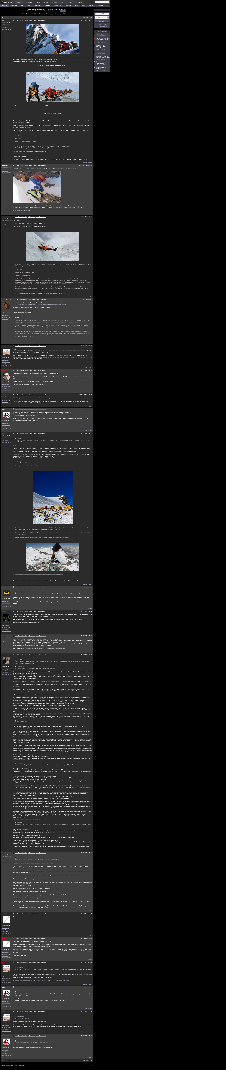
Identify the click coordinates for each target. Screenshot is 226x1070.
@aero (14, 349)
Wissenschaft (14, 5)
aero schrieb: (20, 592)
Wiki (71, 2)
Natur (83, 5)
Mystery (29, 5)
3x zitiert (85, 162)
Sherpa (51, 10)
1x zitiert (85, 392)
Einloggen (102, 21)
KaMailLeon (5, 395)
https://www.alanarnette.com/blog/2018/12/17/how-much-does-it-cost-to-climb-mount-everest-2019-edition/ (42, 980)
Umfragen (91, 5)
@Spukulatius (16, 220)
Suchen (66, 14)
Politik (21, 5)
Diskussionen (29, 2)
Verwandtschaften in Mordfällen (101, 69)
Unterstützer (6, 312)
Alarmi (3, 346)
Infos (72, 14)
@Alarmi (15, 445)
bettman (4, 587)
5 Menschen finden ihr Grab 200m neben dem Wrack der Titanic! (102, 40)
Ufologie (77, 5)
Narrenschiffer (5, 299)
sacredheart (5, 370)
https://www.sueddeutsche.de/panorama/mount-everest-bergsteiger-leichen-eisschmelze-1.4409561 (40, 293)
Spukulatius (5, 165)
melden (90, 162)
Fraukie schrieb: (21, 858)
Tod (43, 10)
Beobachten (51, 14)
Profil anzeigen (5, 315)
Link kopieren (5, 27)
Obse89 (4, 409)
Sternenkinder (101, 52)
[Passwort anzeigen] (108, 18)
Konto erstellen (103, 26)
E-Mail (65, 10)
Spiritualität (47, 5)
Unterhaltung (100, 5)
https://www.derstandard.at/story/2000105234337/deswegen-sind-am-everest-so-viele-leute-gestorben (40, 304)
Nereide (4, 611)
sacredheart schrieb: (22, 721)
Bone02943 (4, 914)
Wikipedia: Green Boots (21, 210)
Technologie (68, 5)
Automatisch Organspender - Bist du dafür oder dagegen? (103, 58)
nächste (88, 17)
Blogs (38, 2)
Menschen (4, 5)
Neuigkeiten (79, 2)
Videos (46, 2)
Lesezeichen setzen (6, 29)
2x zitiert (85, 367)
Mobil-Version (22, 1065)
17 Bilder (36, 14)
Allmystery (8, 2)
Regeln (16, 1065)
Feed (61, 10)
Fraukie (4, 655)
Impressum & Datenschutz (7, 1065)
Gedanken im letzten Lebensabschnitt (101, 63)
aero (3, 20)
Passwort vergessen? (102, 24)
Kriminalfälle (38, 5)
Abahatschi (5, 636)
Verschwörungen (57, 5)
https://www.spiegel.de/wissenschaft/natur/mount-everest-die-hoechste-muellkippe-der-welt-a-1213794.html (42, 537)
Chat (63, 2)
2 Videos (43, 14)
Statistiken (54, 2)
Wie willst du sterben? (101, 35)
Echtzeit (19, 2)
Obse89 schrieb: (21, 967)
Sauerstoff (46, 10)
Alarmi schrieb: (20, 438)
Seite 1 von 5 (5, 17)
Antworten (59, 14)
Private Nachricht (6, 317)
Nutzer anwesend (102, 10)
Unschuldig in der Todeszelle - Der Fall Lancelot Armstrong (101, 47)
